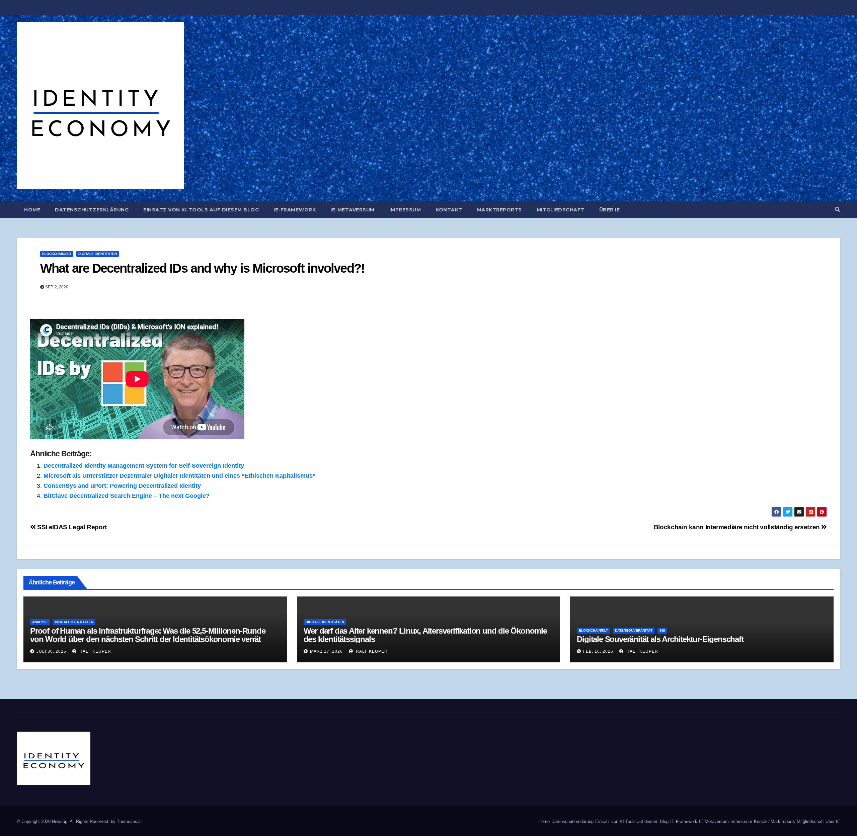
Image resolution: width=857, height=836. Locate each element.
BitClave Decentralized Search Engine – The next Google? (127, 495)
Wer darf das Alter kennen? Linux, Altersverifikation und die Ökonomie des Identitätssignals (425, 635)
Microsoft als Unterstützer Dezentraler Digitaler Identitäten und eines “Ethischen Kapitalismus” (180, 475)
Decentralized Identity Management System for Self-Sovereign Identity (144, 465)
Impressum (405, 210)
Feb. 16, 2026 (598, 651)
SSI (662, 630)
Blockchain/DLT (56, 254)
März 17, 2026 (326, 651)
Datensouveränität (633, 630)
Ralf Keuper (94, 651)
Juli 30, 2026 (51, 651)
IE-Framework (295, 210)
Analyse (40, 622)
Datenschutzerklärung (92, 210)
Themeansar (129, 821)
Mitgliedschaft (561, 210)
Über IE (609, 210)
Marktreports (499, 210)
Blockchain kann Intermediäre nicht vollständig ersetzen (738, 527)
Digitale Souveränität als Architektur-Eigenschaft (660, 639)
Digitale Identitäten (97, 254)
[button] (837, 209)
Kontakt (449, 210)
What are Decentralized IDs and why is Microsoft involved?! (202, 268)
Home (32, 210)
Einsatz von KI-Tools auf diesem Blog (201, 210)
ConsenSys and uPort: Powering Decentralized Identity (122, 485)
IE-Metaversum (352, 210)
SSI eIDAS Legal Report (71, 527)
